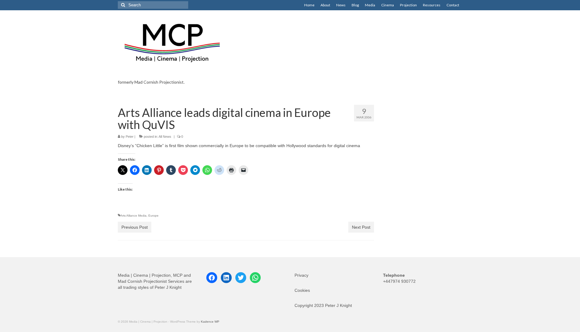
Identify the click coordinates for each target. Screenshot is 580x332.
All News (165, 136)
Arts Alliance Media (133, 215)
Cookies (302, 290)
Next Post (361, 227)
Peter (130, 136)
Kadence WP (210, 321)
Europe (153, 215)
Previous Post (134, 227)
